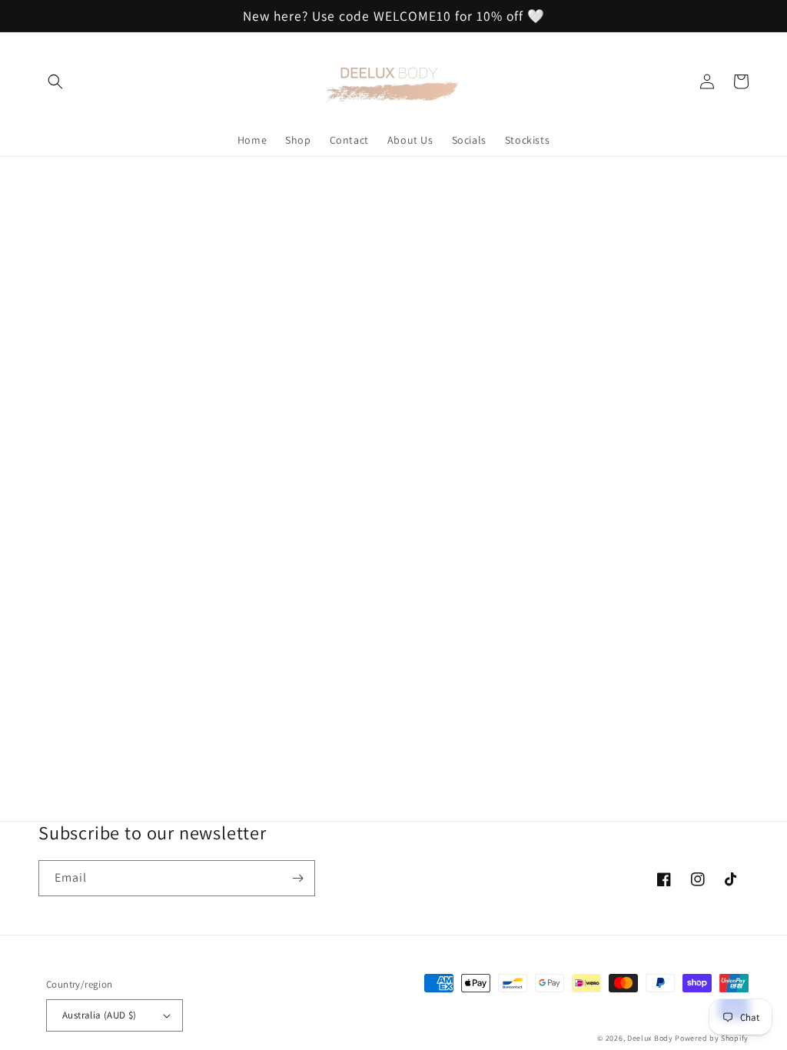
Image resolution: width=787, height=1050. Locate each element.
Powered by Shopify (712, 1038)
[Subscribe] (297, 878)
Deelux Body (650, 1038)
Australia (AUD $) (99, 1015)
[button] (55, 81)
